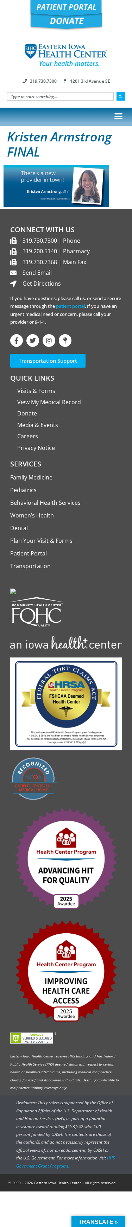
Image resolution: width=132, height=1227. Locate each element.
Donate (27, 413)
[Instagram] (49, 340)
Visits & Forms (36, 391)
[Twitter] (32, 340)
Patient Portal (28, 553)
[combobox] (60, 96)
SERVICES (25, 464)
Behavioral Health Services (45, 503)
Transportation (30, 566)
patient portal (70, 306)
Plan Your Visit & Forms (41, 541)
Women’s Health (32, 515)
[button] (118, 115)
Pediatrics (23, 490)
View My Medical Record (49, 402)
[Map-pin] (65, 340)
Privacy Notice (36, 448)
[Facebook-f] (16, 340)
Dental (19, 528)
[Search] (121, 96)
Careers (27, 436)
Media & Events (37, 425)
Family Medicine (31, 477)
